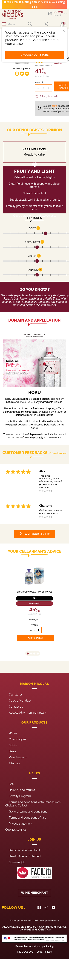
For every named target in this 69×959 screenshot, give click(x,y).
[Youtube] (53, 907)
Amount (39, 82)
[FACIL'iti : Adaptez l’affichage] (34, 873)
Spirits (13, 745)
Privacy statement (20, 823)
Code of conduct (20, 700)
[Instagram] (46, 907)
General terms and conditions (28, 811)
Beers (12, 751)
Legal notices (44, 951)
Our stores (16, 694)
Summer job (17, 862)
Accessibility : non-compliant (27, 712)
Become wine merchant (24, 850)
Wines (13, 733)
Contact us (16, 706)
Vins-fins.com (18, 757)
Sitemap (14, 763)
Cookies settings (16, 829)
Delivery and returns (22, 790)
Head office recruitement (25, 856)
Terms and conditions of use (27, 817)
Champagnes (17, 739)
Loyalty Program (20, 796)
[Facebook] (39, 907)
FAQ (11, 784)
